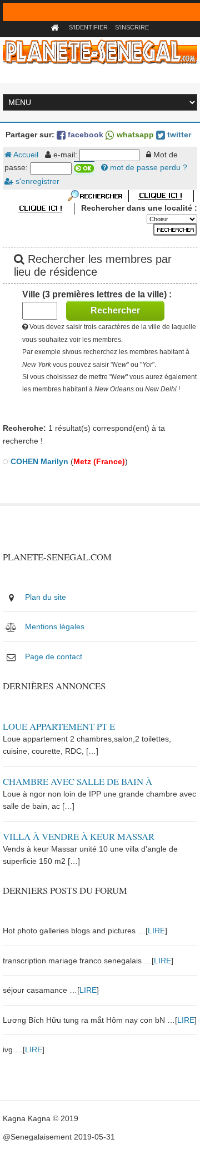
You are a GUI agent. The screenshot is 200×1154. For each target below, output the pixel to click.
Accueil (25, 154)
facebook (84, 134)
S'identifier (88, 27)
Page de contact (53, 656)
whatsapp (134, 134)
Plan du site (45, 597)
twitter (178, 134)
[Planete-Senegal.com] (100, 51)
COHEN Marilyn (39, 461)
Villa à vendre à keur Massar (78, 836)
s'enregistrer (36, 181)
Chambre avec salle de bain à (77, 781)
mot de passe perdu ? (147, 167)
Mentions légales (54, 626)
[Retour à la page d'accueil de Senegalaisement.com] (56, 27)
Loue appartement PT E (59, 726)
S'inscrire (132, 27)
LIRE (156, 930)
